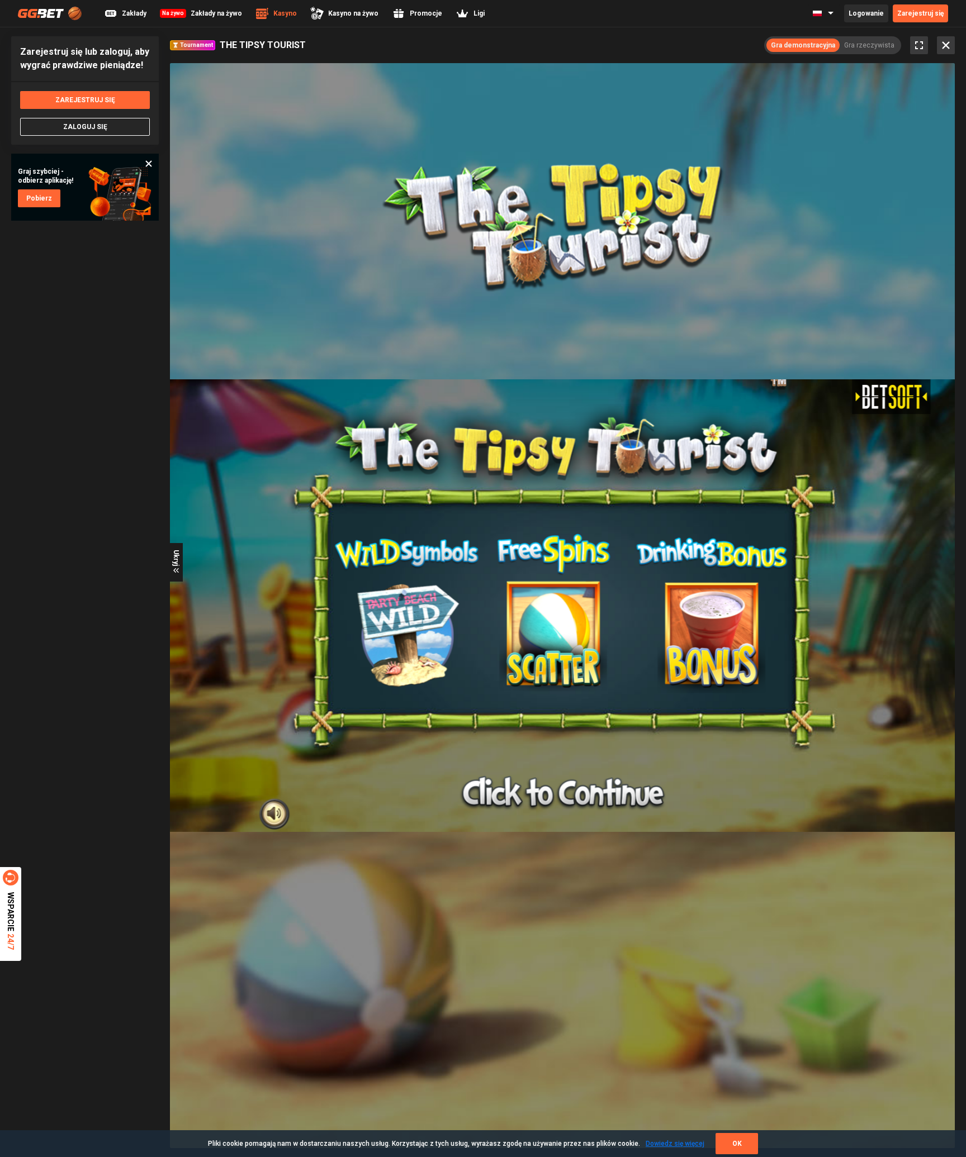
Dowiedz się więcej (675, 1144)
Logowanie (866, 13)
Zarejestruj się (920, 13)
